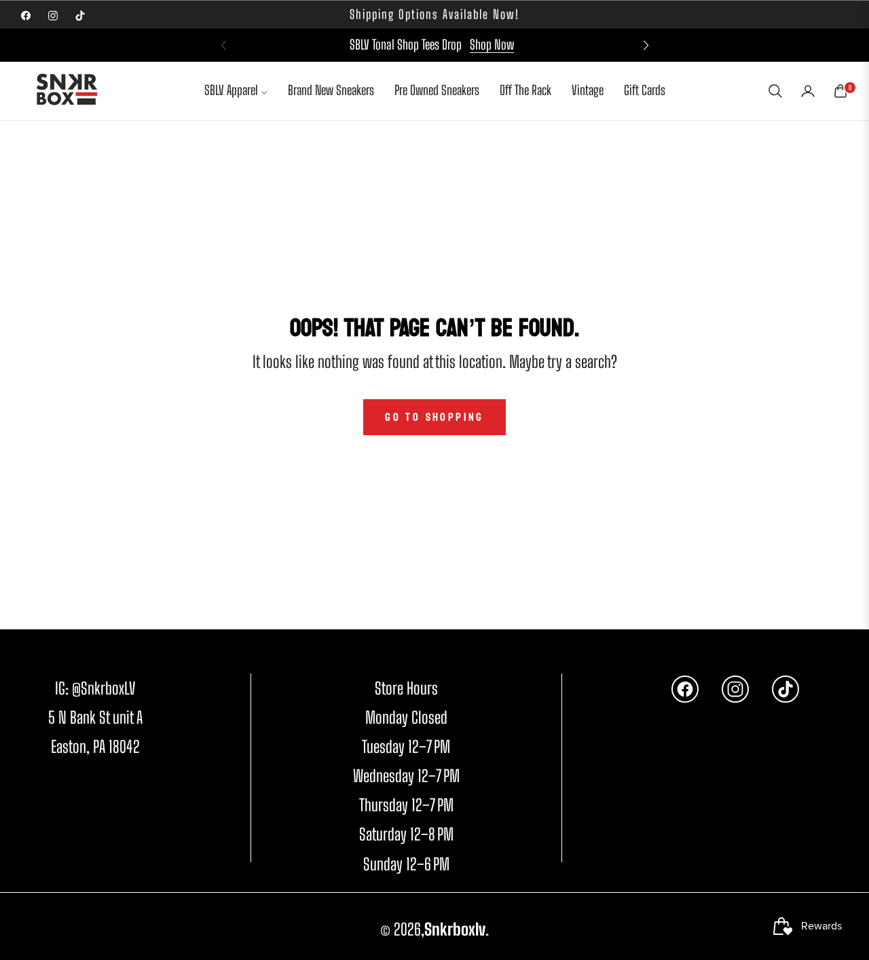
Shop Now (492, 44)
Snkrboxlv (454, 929)
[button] (646, 45)
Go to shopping (434, 417)
